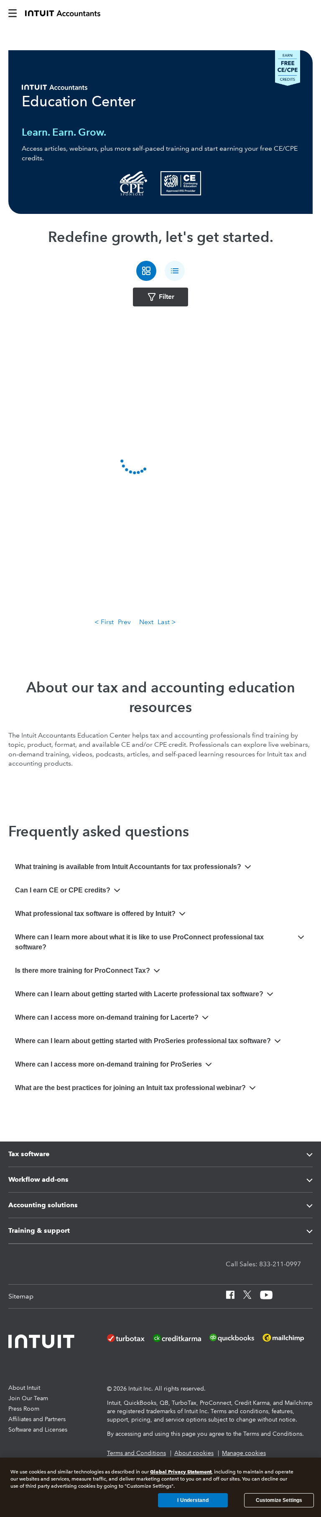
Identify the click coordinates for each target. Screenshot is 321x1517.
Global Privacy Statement (180, 1471)
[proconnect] (62, 12)
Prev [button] (124, 622)
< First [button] (104, 622)
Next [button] (146, 622)
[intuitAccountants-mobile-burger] (12, 12)
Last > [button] (167, 622)
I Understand (192, 1500)
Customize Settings (279, 1500)
